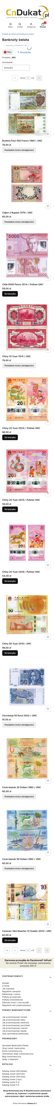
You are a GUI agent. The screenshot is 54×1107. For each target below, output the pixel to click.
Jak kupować (8, 988)
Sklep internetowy (24, 1103)
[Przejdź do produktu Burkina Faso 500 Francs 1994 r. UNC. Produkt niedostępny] (27, 111)
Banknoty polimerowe (16, 45)
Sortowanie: (7, 62)
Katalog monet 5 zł (10, 1082)
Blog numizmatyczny (11, 1056)
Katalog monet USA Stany (14, 1076)
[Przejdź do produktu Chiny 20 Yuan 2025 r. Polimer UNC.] (27, 471)
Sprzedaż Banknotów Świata (15, 1045)
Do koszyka (10, 294)
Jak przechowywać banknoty (15, 1022)
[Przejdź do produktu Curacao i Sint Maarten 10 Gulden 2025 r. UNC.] (27, 902)
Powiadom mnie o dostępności (19, 150)
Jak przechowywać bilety (13, 1020)
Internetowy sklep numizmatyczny (17, 1054)
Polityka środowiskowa (12, 999)
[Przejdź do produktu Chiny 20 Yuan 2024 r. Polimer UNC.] (27, 399)
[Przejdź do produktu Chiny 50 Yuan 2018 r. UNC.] (27, 614)
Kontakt (5, 983)
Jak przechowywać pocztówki (16, 1025)
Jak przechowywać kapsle (14, 1031)
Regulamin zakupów (11, 991)
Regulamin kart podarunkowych (16, 1005)
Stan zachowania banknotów (15, 1033)
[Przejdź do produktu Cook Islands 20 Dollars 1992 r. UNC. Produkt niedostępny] (27, 758)
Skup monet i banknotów (13, 1048)
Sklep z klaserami (10, 1059)
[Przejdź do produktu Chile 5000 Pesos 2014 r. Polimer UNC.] (27, 255)
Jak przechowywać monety (14, 1017)
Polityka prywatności (11, 997)
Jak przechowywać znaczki (15, 1028)
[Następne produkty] (39, 950)
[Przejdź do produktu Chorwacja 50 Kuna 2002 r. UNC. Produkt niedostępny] (27, 686)
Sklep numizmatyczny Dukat (18, 34)
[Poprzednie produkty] (15, 950)
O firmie (5, 986)
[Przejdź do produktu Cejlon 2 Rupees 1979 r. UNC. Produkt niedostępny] (27, 183)
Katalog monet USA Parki (13, 1074)
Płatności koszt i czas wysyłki (15, 1002)
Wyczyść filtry (25, 52)
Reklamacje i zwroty (11, 994)
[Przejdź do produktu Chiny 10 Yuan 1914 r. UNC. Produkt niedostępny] (27, 327)
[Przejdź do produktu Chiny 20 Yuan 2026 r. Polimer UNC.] (27, 542)
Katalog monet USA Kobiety (14, 1071)
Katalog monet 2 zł (10, 1085)
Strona (22, 78)
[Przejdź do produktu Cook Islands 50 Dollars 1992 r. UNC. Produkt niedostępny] (27, 830)
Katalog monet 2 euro (12, 1079)
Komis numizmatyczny (12, 1051)
